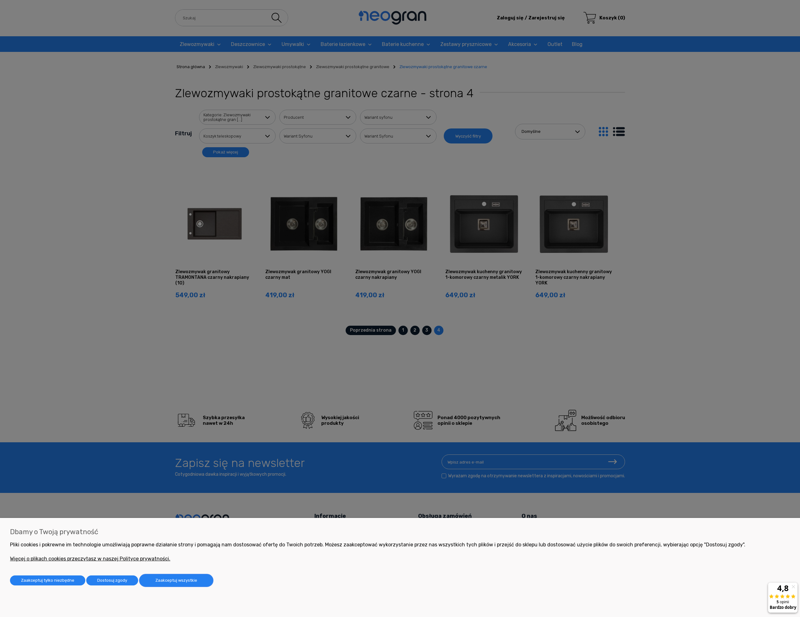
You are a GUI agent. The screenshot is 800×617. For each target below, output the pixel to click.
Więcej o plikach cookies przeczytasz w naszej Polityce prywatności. (90, 559)
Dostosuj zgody (112, 580)
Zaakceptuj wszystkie (176, 580)
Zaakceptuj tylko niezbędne (47, 580)
